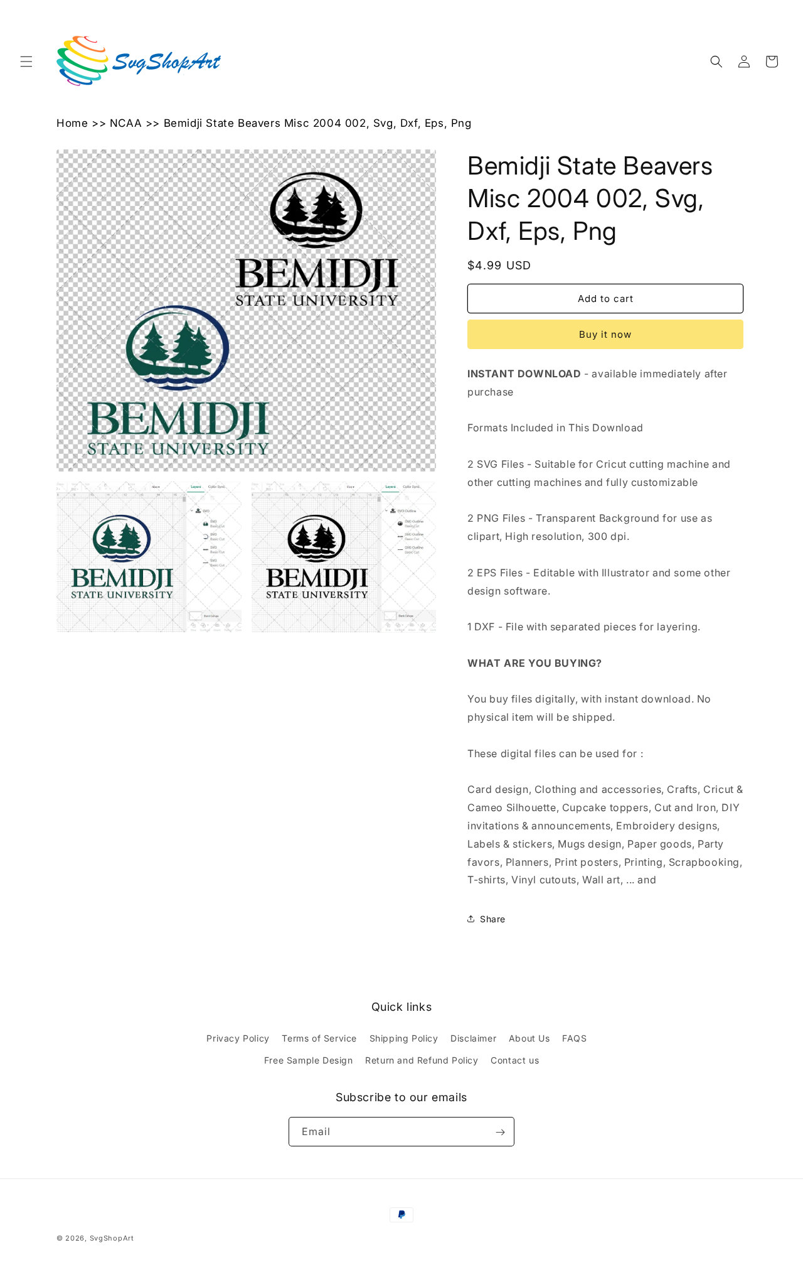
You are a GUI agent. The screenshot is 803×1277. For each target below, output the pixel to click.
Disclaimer (473, 1038)
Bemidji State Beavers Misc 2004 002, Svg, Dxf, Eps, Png (318, 123)
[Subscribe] (500, 1132)
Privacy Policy (237, 1038)
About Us (529, 1038)
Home (72, 123)
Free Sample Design (308, 1060)
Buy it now (605, 334)
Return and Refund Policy (421, 1060)
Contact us (515, 1060)
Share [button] (493, 918)
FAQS (574, 1038)
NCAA (126, 123)
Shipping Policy (404, 1038)
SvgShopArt (112, 1238)
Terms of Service (319, 1038)
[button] (26, 61)
